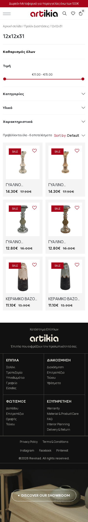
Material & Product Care (62, 414)
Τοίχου (51, 378)
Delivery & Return (58, 429)
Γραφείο (11, 383)
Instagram (27, 450)
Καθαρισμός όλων (19, 52)
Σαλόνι (10, 367)
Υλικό (7, 108)
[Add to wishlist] (34, 150)
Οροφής (11, 419)
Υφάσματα (54, 383)
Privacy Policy (29, 442)
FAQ (49, 419)
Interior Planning (58, 424)
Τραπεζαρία (14, 372)
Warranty (53, 408)
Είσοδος (11, 388)
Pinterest (62, 450)
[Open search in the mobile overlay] (65, 13)
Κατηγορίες (13, 94)
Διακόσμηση (55, 367)
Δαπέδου (12, 408)
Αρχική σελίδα (12, 26)
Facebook (45, 450)
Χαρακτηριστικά (18, 122)
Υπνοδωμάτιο (15, 378)
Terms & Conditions (55, 442)
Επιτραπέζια (56, 372)
